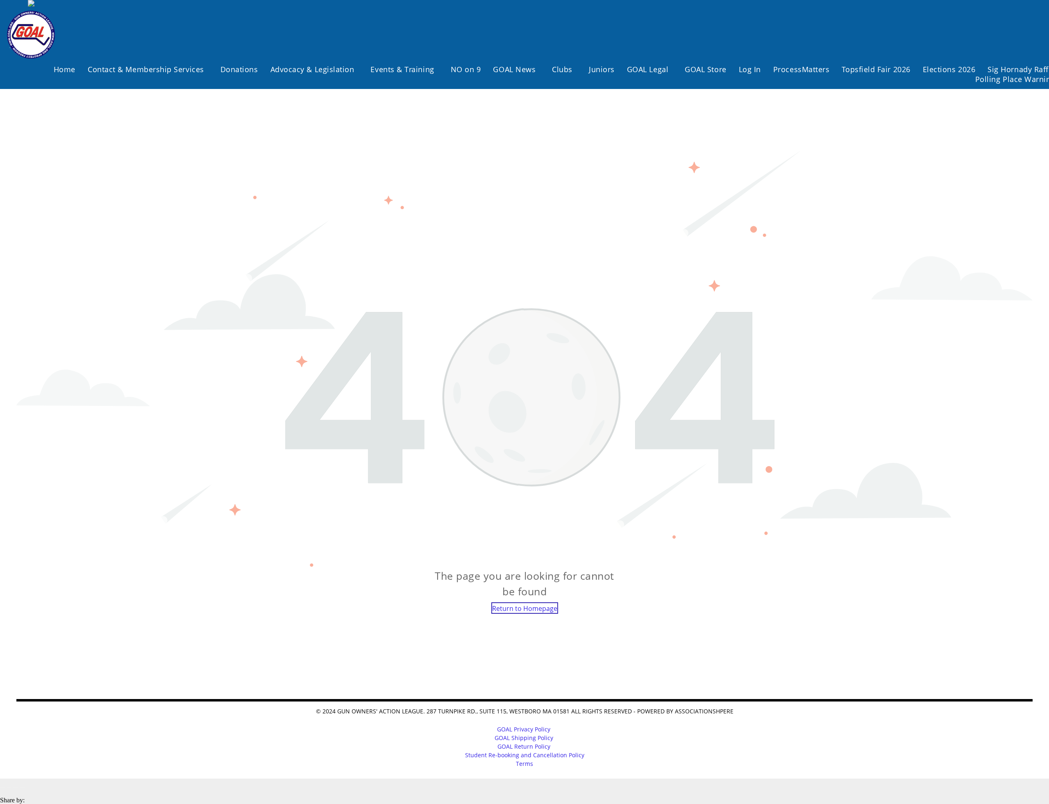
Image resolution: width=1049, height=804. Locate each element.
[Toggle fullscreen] (15, 787)
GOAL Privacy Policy (523, 729)
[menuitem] (65, 69)
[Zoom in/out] (22, 787)
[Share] (9, 787)
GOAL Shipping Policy (524, 738)
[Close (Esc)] (2, 787)
